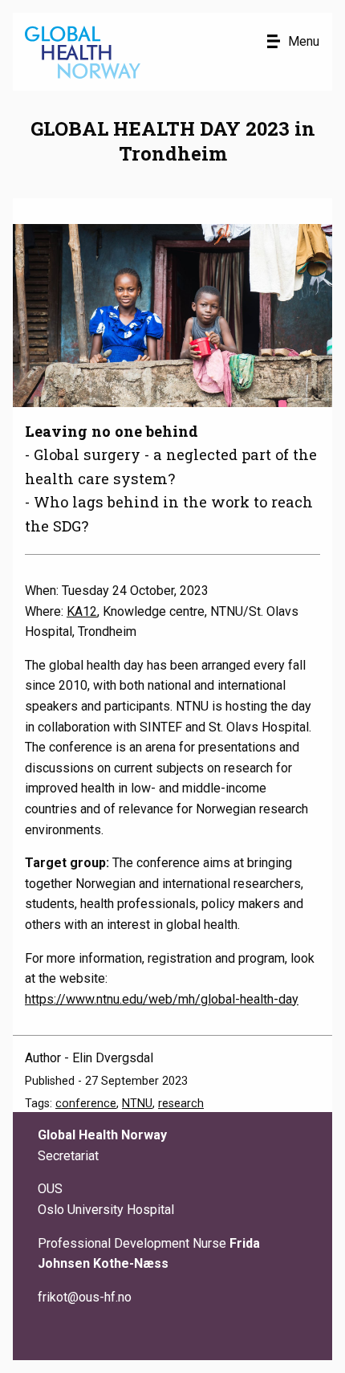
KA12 (82, 611)
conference (85, 1103)
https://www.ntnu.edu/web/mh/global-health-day (161, 999)
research (181, 1103)
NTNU (137, 1103)
